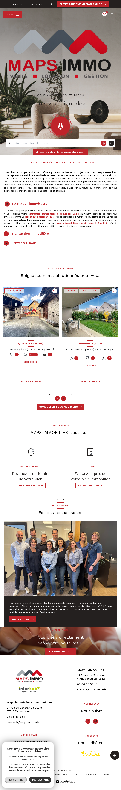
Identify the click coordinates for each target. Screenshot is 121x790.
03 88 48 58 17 (87, 684)
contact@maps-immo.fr (91, 689)
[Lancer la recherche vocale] (60, 125)
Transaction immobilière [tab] (30, 233)
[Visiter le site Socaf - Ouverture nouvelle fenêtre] (91, 753)
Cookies (106, 774)
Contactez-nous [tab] (23, 243)
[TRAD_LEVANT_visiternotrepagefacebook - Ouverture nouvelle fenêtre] (87, 721)
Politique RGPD (91, 774)
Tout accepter (40, 779)
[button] (63, 398)
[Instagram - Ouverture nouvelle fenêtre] (95, 721)
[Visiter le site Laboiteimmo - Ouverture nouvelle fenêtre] (65, 782)
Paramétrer (16, 779)
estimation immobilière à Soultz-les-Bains (53, 213)
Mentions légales (60, 774)
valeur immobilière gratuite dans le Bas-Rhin (82, 223)
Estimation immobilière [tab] (29, 203)
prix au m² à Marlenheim (38, 216)
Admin (76, 774)
